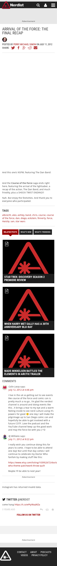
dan (18, 218)
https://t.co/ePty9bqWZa (27, 504)
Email (35, 47)
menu (53, 5)
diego (24, 218)
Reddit (30, 47)
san (12, 221)
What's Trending (43, 232)
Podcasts (46, 552)
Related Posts (10, 232)
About (33, 552)
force (49, 218)
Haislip (6, 221)
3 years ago (8, 509)
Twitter (13, 47)
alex (14, 214)
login (45, 5)
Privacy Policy (40, 555)
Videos (24, 555)
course (42, 214)
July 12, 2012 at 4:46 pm (21, 389)
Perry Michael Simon (24, 44)
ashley (21, 214)
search (38, 5)
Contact (22, 552)
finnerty (42, 218)
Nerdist (13, 5)
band (28, 214)
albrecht (6, 214)
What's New (26, 232)
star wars (20, 221)
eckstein (32, 218)
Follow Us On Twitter (28, 514)
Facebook (19, 47)
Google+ (24, 47)
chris (34, 214)
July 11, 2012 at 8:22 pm (21, 439)
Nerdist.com (5, 556)
